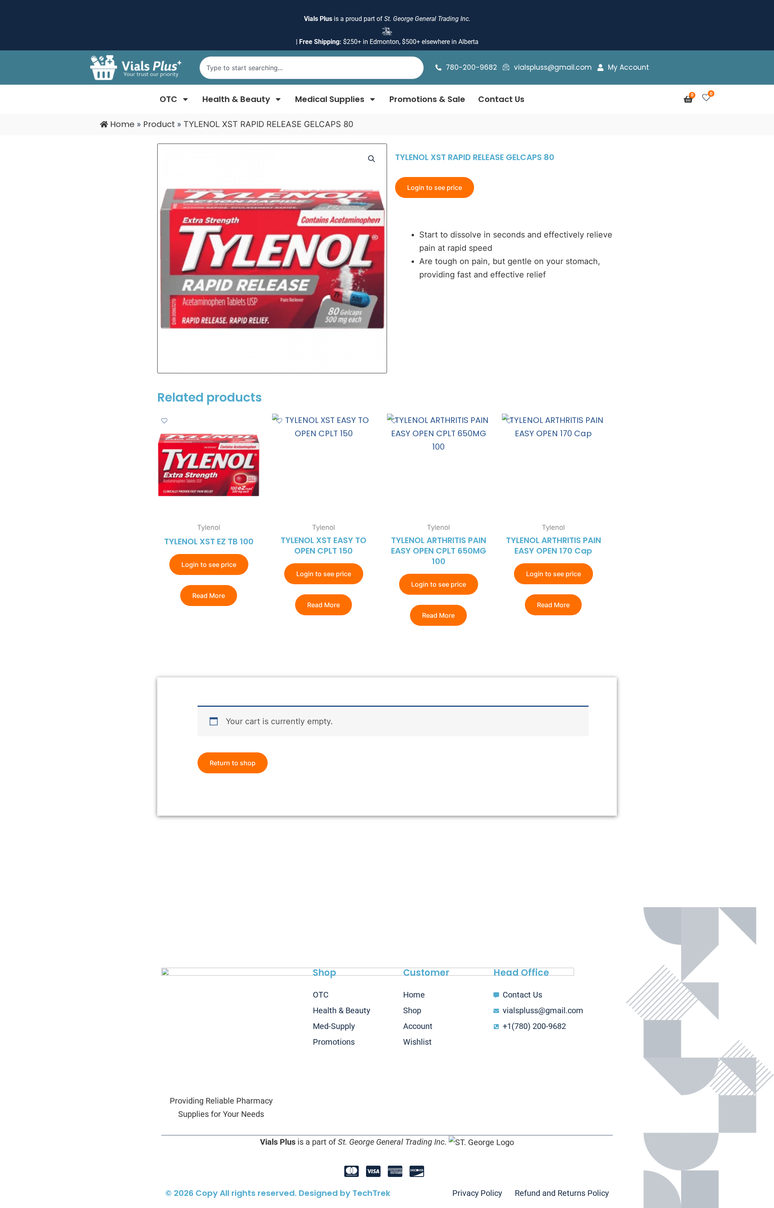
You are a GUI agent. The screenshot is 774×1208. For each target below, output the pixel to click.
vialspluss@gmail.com (553, 67)
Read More (208, 596)
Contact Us (501, 99)
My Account (628, 67)
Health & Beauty (236, 99)
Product (159, 124)
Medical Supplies (329, 99)
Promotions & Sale (427, 99)
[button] (371, 159)
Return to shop (233, 763)
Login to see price (434, 187)
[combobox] (311, 67)
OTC (168, 99)
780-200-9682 (471, 67)
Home (122, 124)
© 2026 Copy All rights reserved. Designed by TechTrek (277, 1193)
